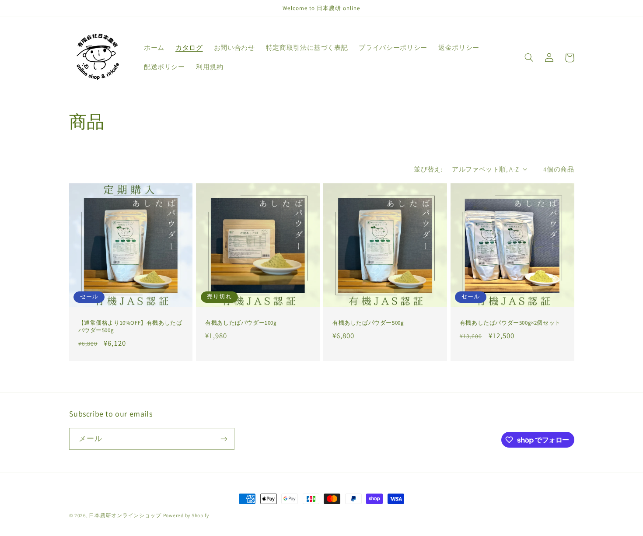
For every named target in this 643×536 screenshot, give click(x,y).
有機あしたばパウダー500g (368, 322)
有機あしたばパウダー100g (240, 322)
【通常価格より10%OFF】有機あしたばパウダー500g (130, 326)
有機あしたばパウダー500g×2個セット (510, 322)
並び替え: (428, 169)
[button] (529, 58)
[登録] (223, 438)
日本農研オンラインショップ (125, 515)
